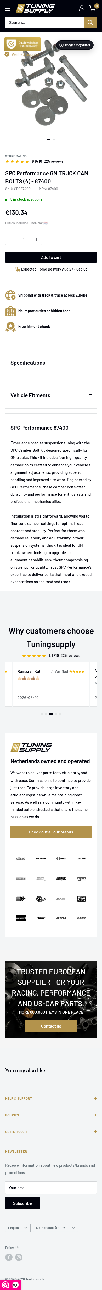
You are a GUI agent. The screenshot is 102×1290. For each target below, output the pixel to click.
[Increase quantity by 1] (36, 239)
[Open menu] (7, 9)
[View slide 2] (54, 139)
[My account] (81, 8)
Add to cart (51, 257)
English (13, 1228)
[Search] (90, 22)
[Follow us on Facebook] (9, 1257)
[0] (92, 8)
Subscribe (22, 1203)
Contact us (51, 1025)
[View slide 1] (48, 139)
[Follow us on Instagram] (18, 1257)
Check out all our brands (51, 831)
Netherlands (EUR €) (51, 1228)
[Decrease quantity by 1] (10, 239)
